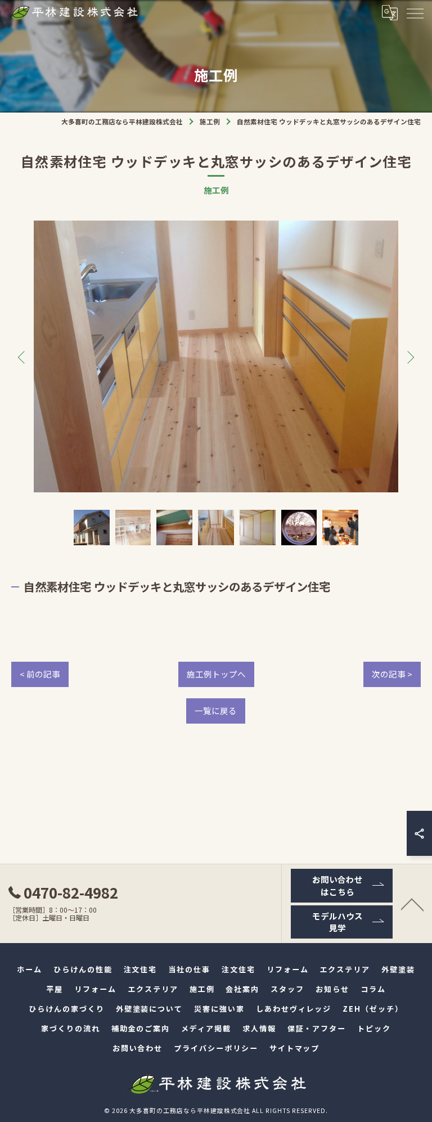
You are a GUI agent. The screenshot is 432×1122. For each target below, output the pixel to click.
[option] (216, 356)
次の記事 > (392, 674)
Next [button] (408, 356)
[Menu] (415, 12)
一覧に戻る (216, 710)
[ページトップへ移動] (412, 903)
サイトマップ (294, 1048)
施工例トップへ (216, 674)
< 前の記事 (40, 674)
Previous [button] (23, 356)
